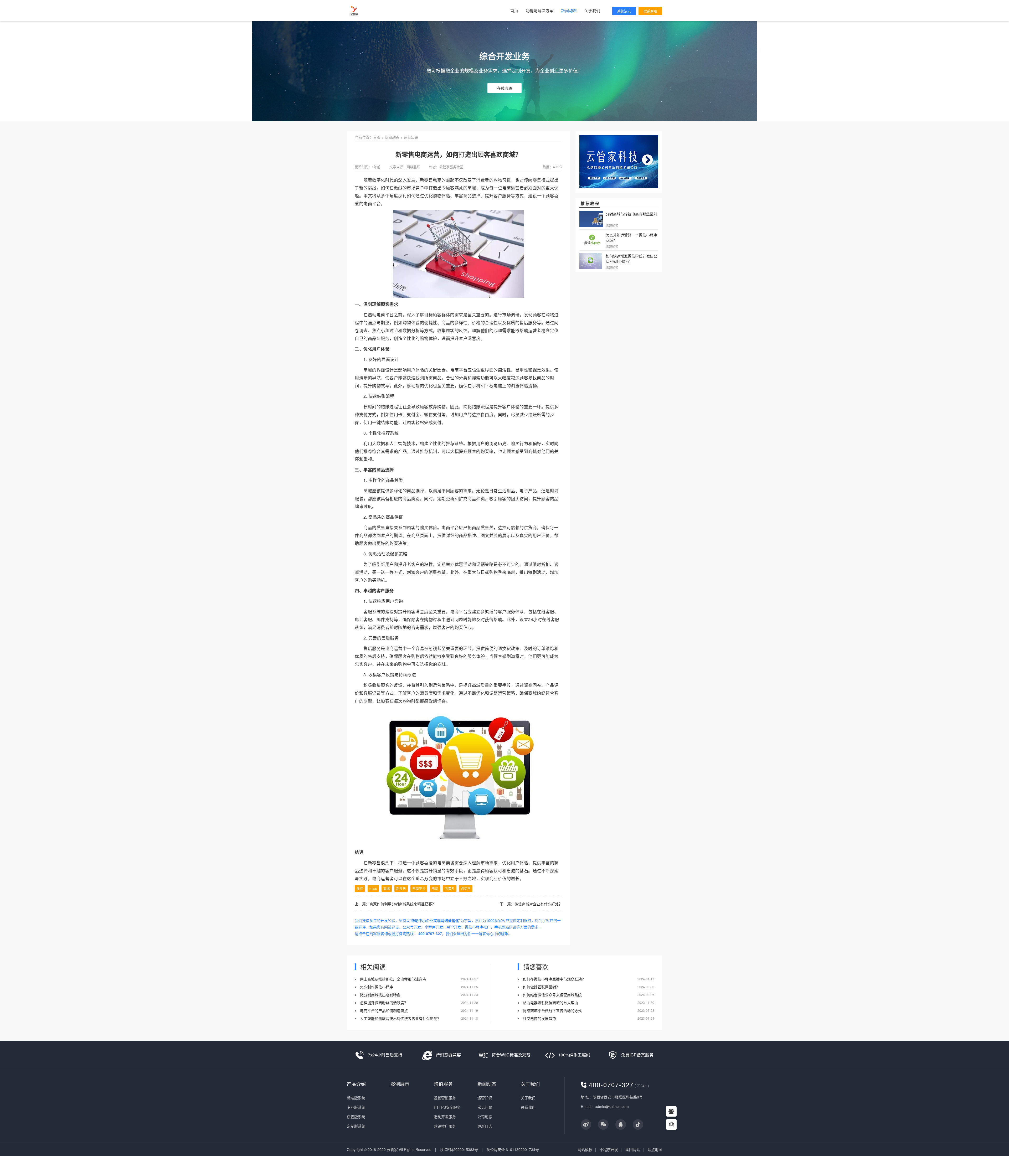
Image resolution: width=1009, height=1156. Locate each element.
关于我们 (592, 10)
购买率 (487, 451)
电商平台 (372, 203)
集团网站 (632, 1149)
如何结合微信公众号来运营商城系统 (552, 994)
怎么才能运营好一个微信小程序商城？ (631, 237)
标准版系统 (356, 1097)
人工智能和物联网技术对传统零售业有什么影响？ (400, 1018)
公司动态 (484, 1116)
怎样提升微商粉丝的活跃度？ (384, 1002)
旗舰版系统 (356, 1116)
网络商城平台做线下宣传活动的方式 (552, 1010)
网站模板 (585, 1149)
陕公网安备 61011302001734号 (512, 1149)
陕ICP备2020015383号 (459, 1149)
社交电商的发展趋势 (539, 1018)
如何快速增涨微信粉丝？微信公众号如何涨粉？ (631, 258)
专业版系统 (356, 1107)
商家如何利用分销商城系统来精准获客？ (402, 903)
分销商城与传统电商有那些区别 (631, 213)
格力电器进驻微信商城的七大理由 (550, 1002)
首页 (514, 10)
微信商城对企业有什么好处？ (538, 903)
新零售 (426, 180)
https (373, 888)
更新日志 (484, 1126)
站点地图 (654, 1149)
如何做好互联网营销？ (541, 986)
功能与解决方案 (539, 10)
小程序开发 (609, 1149)
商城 (386, 888)
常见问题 (484, 1107)
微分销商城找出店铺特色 (380, 994)
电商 (435, 888)
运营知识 (411, 137)
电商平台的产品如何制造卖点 (384, 1010)
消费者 (450, 888)
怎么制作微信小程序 (377, 986)
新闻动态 (569, 10)
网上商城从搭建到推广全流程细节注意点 (393, 979)
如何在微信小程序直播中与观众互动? (553, 979)
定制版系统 (356, 1126)
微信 (360, 888)
